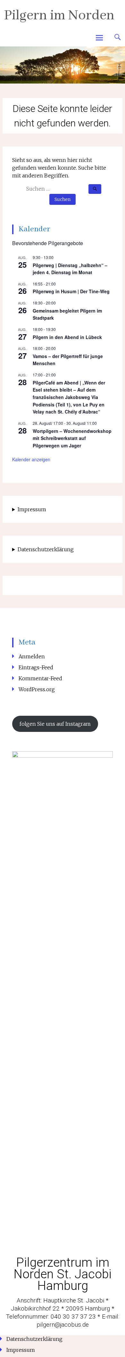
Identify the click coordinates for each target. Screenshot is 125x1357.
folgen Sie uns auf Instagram (55, 724)
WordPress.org (37, 689)
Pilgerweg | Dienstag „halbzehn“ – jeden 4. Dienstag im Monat (70, 269)
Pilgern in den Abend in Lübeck (67, 337)
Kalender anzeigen (31, 459)
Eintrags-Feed (36, 667)
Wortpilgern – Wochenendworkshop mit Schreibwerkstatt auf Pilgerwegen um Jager (72, 438)
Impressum (32, 509)
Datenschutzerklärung (46, 549)
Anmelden (32, 656)
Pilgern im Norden (59, 16)
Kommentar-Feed (40, 678)
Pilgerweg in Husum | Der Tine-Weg (71, 291)
